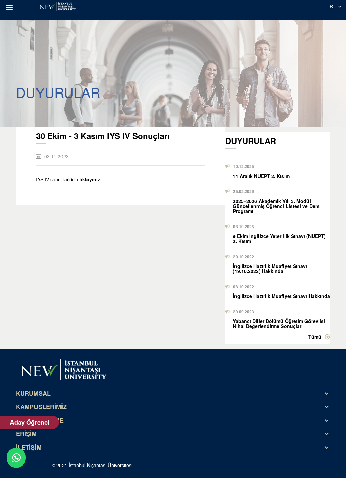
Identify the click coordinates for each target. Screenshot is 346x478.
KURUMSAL (33, 393)
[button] (10, 7)
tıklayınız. (90, 179)
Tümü (314, 336)
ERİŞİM (26, 434)
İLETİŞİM (29, 447)
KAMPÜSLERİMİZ (41, 407)
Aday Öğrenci (29, 422)
